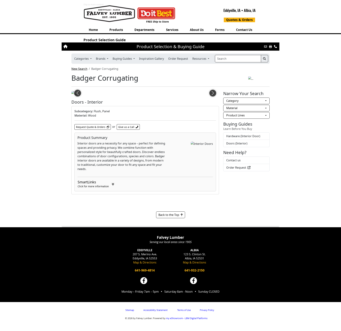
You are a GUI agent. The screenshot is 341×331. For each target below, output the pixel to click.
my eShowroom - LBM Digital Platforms (186, 318)
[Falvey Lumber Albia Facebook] (193, 280)
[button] (116, 30)
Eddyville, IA (231, 10)
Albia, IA (250, 10)
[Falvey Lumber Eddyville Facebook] (143, 280)
